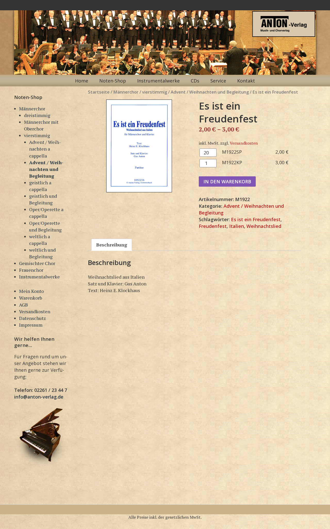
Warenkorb (30, 298)
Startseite (99, 92)
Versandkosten (34, 311)
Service (218, 81)
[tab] (111, 245)
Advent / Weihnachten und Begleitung (46, 169)
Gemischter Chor (37, 263)
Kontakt (246, 81)
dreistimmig (37, 115)
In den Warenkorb (227, 181)
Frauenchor (31, 270)
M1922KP (232, 162)
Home (81, 81)
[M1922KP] (139, 146)
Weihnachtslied (263, 226)
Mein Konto (31, 291)
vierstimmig (37, 135)
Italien (236, 226)
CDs (195, 81)
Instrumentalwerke (158, 81)
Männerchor (32, 108)
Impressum (31, 325)
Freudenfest (213, 226)
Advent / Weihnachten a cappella (45, 149)
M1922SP (232, 152)
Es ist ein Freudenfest (255, 219)
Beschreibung (111, 245)
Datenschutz (32, 318)
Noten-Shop (112, 81)
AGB (23, 305)
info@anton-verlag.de (38, 397)
